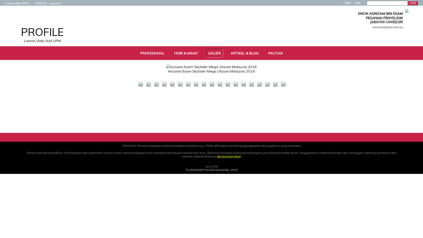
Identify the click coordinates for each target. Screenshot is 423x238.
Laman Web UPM (16, 3)
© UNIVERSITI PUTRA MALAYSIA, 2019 (211, 170)
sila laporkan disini (229, 156)
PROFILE (41, 3)
